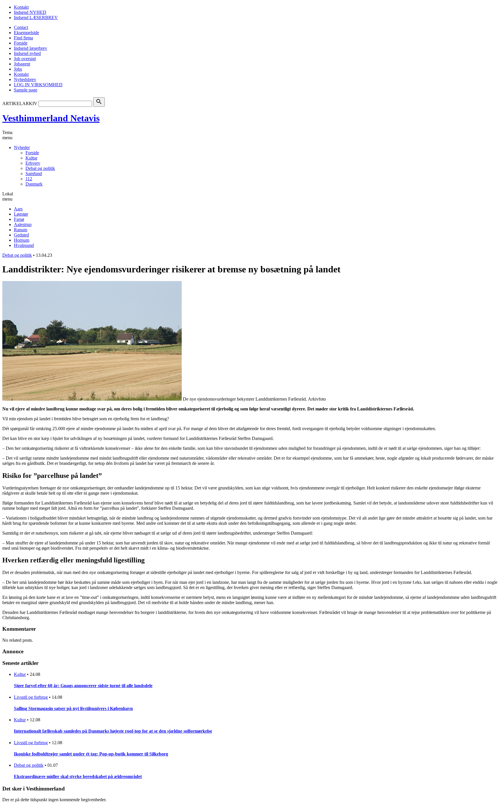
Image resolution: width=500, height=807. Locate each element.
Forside (20, 43)
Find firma (23, 37)
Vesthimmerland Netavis (51, 118)
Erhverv (32, 163)
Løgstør (21, 214)
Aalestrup (23, 224)
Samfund (33, 173)
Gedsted (21, 234)
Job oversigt (25, 58)
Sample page (25, 89)
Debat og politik (40, 168)
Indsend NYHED (30, 12)
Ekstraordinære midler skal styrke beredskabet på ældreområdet (78, 776)
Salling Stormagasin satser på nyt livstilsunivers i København (73, 708)
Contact (21, 27)
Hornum (21, 240)
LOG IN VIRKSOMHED (38, 84)
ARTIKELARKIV (19, 103)
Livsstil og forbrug (31, 697)
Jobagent (22, 63)
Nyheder (22, 147)
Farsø (19, 219)
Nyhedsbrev (25, 79)
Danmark (34, 183)
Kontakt (21, 7)
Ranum (20, 229)
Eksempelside (26, 32)
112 (28, 178)
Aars (18, 208)
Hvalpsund (24, 245)
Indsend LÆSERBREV (36, 17)
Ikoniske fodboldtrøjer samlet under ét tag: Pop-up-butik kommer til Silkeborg (91, 753)
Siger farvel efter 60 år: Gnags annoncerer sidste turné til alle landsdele (83, 685)
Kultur (31, 157)
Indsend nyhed (27, 53)
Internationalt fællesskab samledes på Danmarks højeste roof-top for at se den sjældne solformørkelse (113, 731)
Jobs (18, 69)
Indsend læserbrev (30, 48)
